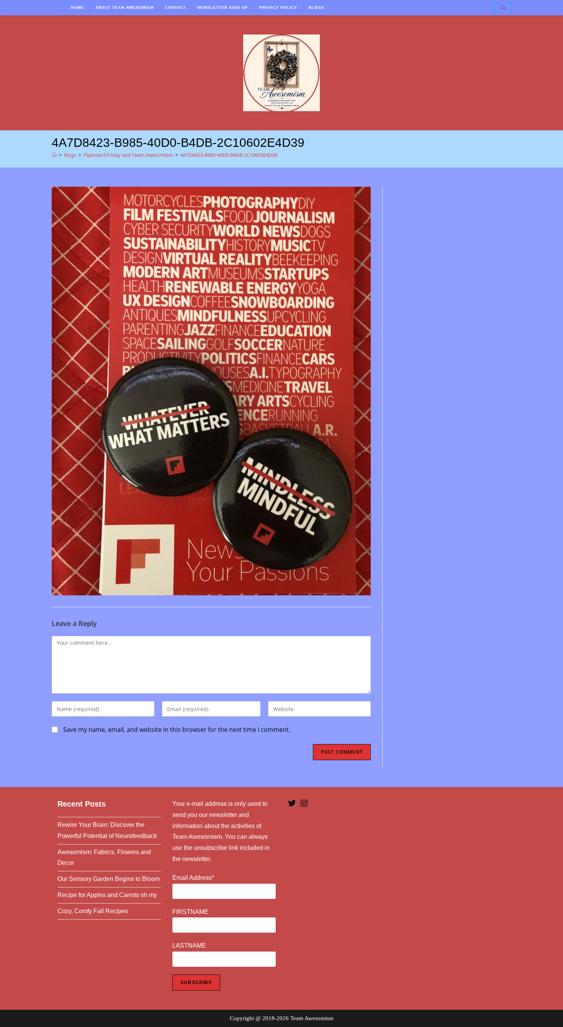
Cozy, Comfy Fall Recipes (92, 911)
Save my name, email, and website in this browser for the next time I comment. (176, 729)
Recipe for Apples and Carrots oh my (107, 895)
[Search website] (503, 8)
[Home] (54, 154)
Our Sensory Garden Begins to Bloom (108, 879)
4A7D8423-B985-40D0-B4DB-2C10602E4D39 (228, 154)
